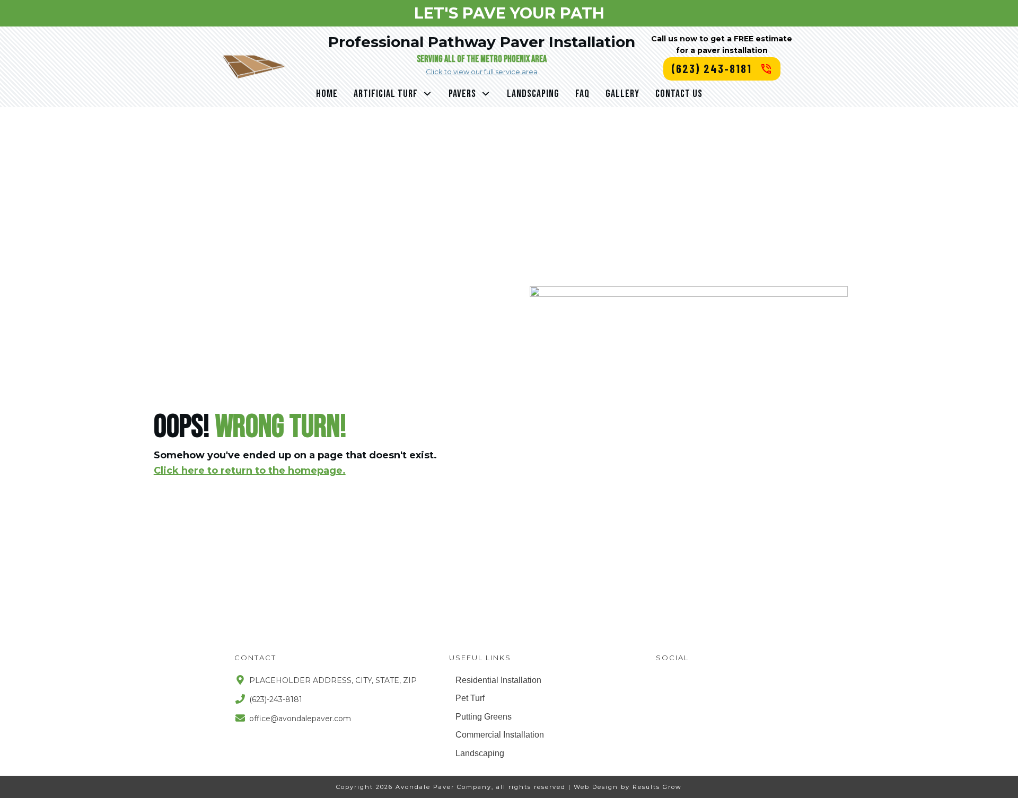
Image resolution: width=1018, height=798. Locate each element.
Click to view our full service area (482, 71)
